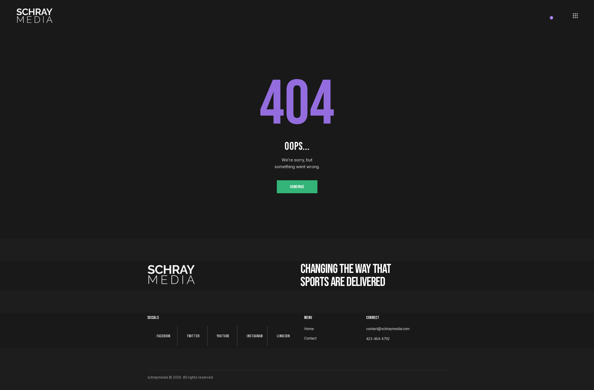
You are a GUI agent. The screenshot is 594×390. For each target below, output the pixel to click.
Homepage (297, 186)
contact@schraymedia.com (388, 329)
